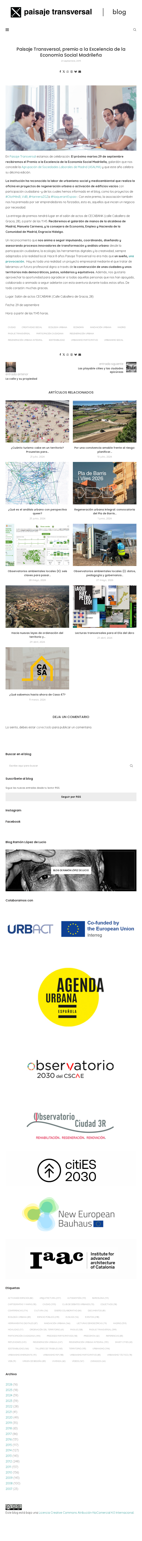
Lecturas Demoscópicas (92, 1323)
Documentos (96, 1310)
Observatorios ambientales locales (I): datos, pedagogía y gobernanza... (105, 573)
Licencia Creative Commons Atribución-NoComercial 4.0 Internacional (86, 1512)
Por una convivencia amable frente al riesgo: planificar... (104, 450)
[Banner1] (71, 929)
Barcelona (100, 1298)
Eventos (92, 1317)
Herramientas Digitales (23, 1323)
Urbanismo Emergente (22, 1355)
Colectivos (109, 1304)
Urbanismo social (113, 340)
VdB (25, 197)
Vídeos (78, 1361)
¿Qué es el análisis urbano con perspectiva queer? (37, 511)
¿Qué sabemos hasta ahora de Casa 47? (37, 694)
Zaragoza (98, 1361)
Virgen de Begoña (34, 1361)
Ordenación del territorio (47, 1329)
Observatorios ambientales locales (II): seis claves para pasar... (37, 573)
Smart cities (123, 1342)
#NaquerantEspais (63, 197)
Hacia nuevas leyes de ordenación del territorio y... (37, 635)
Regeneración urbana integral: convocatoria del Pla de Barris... (104, 511)
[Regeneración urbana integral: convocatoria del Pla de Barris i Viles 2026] (104, 483)
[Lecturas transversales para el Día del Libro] (104, 606)
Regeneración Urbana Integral (25, 340)
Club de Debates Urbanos (78, 1304)
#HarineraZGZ (38, 197)
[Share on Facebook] (60, 71)
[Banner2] (71, 997)
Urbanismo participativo (84, 340)
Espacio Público (48, 1317)
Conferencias (18, 1310)
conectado (44, 727)
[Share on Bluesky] (75, 71)
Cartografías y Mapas (22, 1304)
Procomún (91, 1336)
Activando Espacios (20, 1298)
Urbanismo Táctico (119, 1355)
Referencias (114, 1336)
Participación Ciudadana (49, 333)
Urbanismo (101, 1348)
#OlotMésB (13, 197)
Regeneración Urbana (82, 333)
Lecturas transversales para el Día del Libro (104, 633)
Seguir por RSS (71, 796)
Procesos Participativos (62, 1336)
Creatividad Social (32, 327)
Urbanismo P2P (53, 1355)
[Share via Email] (79, 71)
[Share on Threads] (71, 71)
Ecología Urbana (57, 327)
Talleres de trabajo (48, 1348)
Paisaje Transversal (23, 156)
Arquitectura (50, 1298)
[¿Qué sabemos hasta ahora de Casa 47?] (37, 668)
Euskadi (72, 1317)
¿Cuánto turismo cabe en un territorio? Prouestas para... (37, 450)
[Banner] (71, 1070)
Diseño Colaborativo (67, 1310)
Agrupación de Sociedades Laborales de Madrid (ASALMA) (61, 167)
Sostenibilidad (57, 340)
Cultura (41, 1310)
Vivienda (58, 1361)
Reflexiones (17, 1342)
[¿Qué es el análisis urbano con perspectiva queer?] (37, 483)
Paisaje (76, 1329)
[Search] (134, 29)
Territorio (77, 1348)
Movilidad (15, 1329)
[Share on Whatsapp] (68, 71)
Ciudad (12, 327)
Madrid (122, 327)
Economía (78, 327)
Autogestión (76, 1298)
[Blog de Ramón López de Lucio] (71, 870)
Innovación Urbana (100, 327)
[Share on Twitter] (63, 71)
